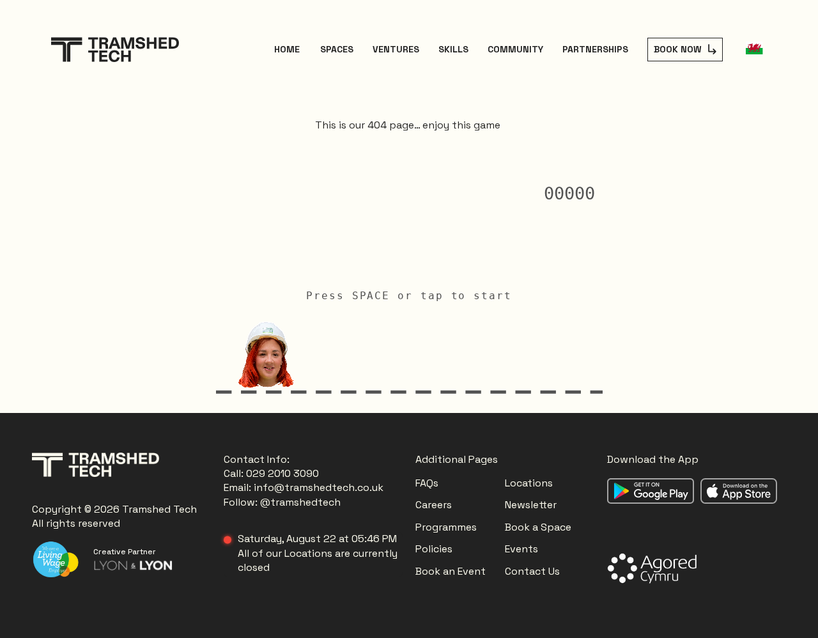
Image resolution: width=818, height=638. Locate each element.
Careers (433, 504)
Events (521, 549)
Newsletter (531, 504)
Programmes (446, 527)
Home (287, 49)
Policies (433, 549)
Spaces (336, 49)
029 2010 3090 (282, 473)
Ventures (396, 49)
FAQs (426, 483)
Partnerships (595, 49)
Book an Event (450, 571)
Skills (453, 49)
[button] (754, 49)
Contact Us (532, 571)
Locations (530, 483)
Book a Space (538, 527)
